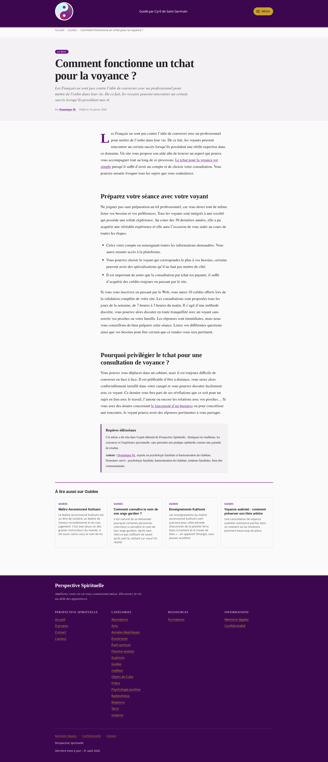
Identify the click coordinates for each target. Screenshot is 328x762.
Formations (176, 619)
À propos (61, 626)
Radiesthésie (120, 696)
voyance (117, 715)
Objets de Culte (122, 677)
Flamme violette (122, 651)
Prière (115, 683)
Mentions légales (237, 619)
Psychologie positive (125, 689)
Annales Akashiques (125, 632)
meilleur (117, 670)
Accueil (59, 30)
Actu (114, 626)
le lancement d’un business (172, 405)
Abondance (119, 619)
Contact (60, 632)
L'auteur (61, 639)
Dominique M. (67, 109)
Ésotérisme (119, 639)
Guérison (118, 658)
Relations (118, 702)
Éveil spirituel (120, 645)
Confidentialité (235, 626)
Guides (72, 30)
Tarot (115, 708)
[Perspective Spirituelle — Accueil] (64, 11)
